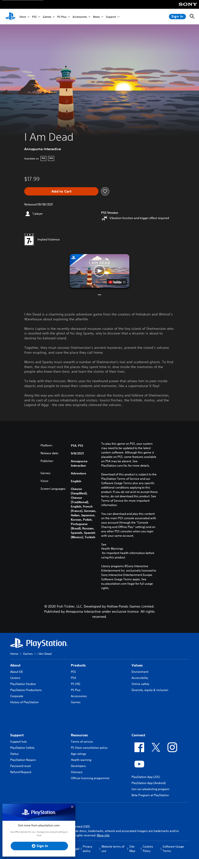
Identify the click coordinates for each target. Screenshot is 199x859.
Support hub (18, 741)
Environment (140, 672)
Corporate (16, 696)
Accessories (80, 16)
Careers (15, 678)
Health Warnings (112, 549)
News (96, 16)
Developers (78, 766)
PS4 (73, 678)
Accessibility (140, 678)
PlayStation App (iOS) (146, 777)
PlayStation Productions (26, 690)
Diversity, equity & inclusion (150, 690)
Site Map (132, 848)
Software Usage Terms (173, 848)
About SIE (16, 672)
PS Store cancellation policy (89, 748)
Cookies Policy (148, 848)
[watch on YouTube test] (117, 282)
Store (22, 16)
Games (47, 16)
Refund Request (20, 772)
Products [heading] (78, 665)
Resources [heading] (79, 735)
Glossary (77, 772)
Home (14, 654)
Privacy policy (87, 848)
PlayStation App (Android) (149, 783)
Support (111, 16)
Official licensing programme (90, 778)
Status (14, 754)
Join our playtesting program (150, 789)
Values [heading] (137, 665)
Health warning (81, 760)
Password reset (20, 766)
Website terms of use (112, 848)
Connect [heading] (138, 735)
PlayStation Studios (23, 684)
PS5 (34, 16)
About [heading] (15, 665)
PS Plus (61, 16)
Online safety (140, 684)
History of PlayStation (24, 702)
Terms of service (82, 741)
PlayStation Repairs (23, 760)
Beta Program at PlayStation (150, 795)
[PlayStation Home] (10, 16)
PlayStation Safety (22, 748)
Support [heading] (17, 735)
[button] (99, 271)
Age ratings (78, 754)
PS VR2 (75, 684)
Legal (75, 849)
